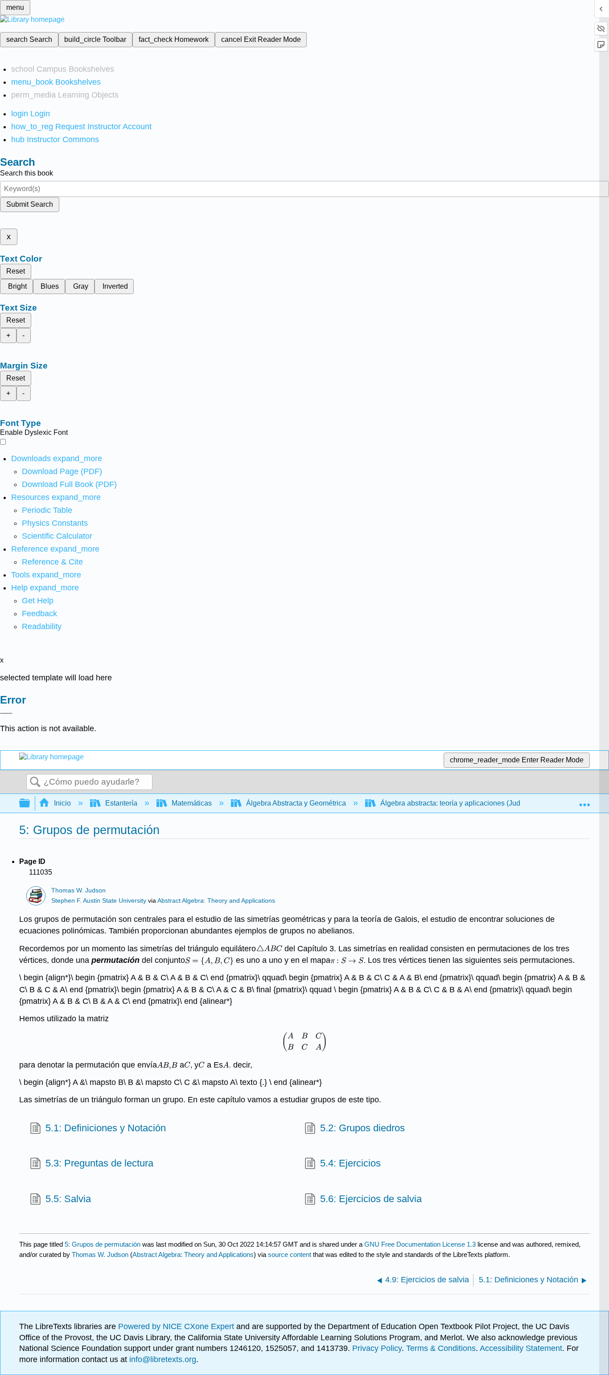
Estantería (121, 803)
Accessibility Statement (521, 1348)
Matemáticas (192, 803)
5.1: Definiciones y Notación (105, 1128)
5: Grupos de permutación (102, 1244)
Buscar (35, 782)
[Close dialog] (6, 713)
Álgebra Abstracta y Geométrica (296, 803)
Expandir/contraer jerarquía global (30, 804)
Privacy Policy (377, 1348)
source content (289, 1254)
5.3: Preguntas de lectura (99, 1163)
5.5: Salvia (68, 1198)
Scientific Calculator (57, 536)
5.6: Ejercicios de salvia (371, 1198)
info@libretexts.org (161, 1359)
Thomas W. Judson (78, 890)
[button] (39, 613)
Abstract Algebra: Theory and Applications (216, 900)
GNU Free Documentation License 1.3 (420, 1244)
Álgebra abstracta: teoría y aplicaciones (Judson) (457, 803)
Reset (15, 271)
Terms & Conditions (441, 1348)
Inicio (62, 803)
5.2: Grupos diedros (362, 1128)
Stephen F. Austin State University (98, 900)
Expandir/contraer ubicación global (584, 800)
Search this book (26, 173)
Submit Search (29, 204)
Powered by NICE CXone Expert (177, 1326)
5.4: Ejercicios (350, 1163)
